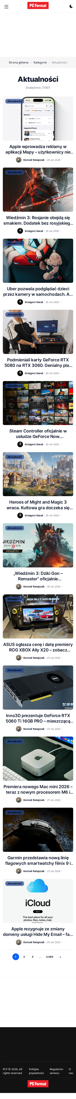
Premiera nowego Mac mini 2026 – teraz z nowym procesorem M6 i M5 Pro (38, 789)
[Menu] (6, 6)
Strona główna (18, 62)
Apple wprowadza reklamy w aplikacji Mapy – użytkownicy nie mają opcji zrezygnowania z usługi (38, 149)
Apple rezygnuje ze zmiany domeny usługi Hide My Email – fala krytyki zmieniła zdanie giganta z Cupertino (38, 931)
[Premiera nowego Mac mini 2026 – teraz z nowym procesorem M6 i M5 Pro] (38, 759)
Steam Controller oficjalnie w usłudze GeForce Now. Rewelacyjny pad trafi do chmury (38, 433)
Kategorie (40, 62)
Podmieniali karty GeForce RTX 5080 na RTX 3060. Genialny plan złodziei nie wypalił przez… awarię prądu (38, 362)
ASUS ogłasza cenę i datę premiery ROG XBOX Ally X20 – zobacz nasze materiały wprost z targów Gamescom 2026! (38, 647)
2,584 (49, 956)
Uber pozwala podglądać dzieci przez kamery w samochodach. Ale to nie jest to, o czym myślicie (38, 291)
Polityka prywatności (36, 1071)
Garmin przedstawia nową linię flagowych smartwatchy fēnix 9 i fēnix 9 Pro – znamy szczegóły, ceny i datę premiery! (38, 860)
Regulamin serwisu (56, 1071)
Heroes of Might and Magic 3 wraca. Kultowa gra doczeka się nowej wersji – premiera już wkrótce (38, 504)
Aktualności (14, 101)
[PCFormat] (38, 1083)
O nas (71, 1071)
